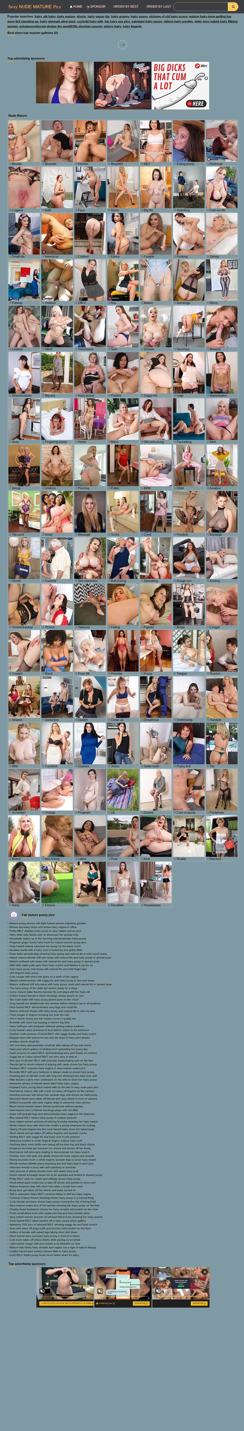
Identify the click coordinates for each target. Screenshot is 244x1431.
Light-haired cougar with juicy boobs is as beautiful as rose (45, 1243)
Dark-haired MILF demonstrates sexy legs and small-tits (43, 1007)
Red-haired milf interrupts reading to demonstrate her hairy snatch (49, 1152)
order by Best (126, 6)
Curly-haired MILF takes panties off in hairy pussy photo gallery (48, 1220)
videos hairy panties (178, 21)
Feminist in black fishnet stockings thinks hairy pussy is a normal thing (52, 1197)
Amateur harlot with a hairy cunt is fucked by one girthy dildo (46, 949)
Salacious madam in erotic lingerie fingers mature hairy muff (46, 1140)
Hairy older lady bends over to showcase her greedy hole (44, 934)
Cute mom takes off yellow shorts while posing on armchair (45, 1239)
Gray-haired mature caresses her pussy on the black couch (45, 946)
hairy (38, 16)
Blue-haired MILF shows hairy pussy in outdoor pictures (43, 1117)
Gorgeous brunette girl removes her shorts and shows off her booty (50, 1148)
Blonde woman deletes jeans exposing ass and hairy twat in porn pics (51, 1163)
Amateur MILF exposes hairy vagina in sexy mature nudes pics (47, 1068)
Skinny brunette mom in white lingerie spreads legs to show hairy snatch (53, 1159)
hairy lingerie (132, 26)
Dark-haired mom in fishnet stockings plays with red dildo (44, 1110)
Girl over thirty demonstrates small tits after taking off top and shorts (50, 1045)
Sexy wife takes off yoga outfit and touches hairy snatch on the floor (50, 1228)
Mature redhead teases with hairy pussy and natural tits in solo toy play (52, 1010)
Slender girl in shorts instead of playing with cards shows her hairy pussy (53, 1064)
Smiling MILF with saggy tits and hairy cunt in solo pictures (45, 1136)
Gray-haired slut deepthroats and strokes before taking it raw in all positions (55, 1003)
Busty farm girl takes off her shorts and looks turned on (43, 1190)
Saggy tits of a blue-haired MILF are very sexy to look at (43, 1056)
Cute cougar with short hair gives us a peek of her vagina (44, 976)
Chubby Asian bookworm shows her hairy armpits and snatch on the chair (54, 1209)
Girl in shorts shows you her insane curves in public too (43, 1018)
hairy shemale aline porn (57, 21)
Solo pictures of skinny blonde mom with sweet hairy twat (44, 1171)
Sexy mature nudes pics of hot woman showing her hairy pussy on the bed (54, 1205)
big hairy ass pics (117, 21)
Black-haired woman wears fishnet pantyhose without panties (46, 1106)
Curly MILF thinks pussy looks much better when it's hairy (44, 1255)
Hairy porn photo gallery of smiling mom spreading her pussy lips (49, 1049)
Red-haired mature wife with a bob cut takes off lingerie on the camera (52, 1091)
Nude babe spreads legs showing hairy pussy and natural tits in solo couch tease (58, 953)
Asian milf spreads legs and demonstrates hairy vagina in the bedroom (52, 1113)
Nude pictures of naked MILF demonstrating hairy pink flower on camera (53, 1052)
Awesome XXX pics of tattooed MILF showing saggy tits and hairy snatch (53, 1224)
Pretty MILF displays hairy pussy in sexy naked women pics (45, 930)
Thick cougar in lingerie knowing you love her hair (39, 1014)
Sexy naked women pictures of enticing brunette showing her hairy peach (54, 1121)
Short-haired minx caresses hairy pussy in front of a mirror (45, 1235)
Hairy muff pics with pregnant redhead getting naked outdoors (47, 1026)
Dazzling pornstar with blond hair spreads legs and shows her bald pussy (53, 1094)
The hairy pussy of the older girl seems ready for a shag (43, 988)
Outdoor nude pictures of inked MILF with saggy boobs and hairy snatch (53, 1033)
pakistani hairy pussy (147, 21)
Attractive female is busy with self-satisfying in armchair (43, 1167)
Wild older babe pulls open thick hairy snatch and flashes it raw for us (51, 965)
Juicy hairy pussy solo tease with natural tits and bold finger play (48, 969)
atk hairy (49, 16)
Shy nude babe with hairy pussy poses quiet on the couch (44, 999)
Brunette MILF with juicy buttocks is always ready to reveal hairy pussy (52, 1071)
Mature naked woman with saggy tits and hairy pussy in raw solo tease (52, 980)
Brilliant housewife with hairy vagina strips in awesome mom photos (50, 1102)
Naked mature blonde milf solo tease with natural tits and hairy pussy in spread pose (60, 957)
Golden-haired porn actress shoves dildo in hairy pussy (43, 1251)
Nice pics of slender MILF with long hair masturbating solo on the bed (51, 1060)
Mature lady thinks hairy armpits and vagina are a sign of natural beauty (53, 1247)
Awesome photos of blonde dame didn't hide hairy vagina (44, 1083)
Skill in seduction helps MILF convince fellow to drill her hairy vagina (50, 1194)
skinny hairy (112, 26)
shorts (81, 16)
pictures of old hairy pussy (168, 16)
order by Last (158, 6)
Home (77, 6)
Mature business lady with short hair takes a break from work (46, 1186)
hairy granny (120, 16)
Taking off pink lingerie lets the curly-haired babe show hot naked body (52, 1129)
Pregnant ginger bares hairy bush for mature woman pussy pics (48, 942)
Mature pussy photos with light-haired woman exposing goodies (48, 923)
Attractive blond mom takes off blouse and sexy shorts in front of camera (53, 1098)
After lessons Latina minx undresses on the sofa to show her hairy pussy (53, 1079)
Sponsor (98, 6)
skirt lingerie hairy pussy (24, 972)
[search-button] (233, 6)
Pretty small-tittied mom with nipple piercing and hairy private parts (50, 1213)
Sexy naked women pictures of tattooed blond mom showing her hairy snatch (56, 1216)
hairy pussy (139, 16)
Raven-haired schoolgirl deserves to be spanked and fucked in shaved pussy (56, 1174)
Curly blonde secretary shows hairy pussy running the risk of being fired (53, 1201)
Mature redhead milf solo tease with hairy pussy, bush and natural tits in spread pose (61, 984)
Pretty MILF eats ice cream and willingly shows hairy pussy (45, 1178)
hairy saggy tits (98, 16)
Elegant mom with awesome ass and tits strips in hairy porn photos (50, 1037)
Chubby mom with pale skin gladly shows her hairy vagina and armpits (52, 1155)
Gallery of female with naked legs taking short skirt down (43, 1232)
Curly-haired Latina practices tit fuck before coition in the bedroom (49, 1030)
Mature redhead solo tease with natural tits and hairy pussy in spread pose (55, 961)
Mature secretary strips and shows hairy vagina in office (43, 927)
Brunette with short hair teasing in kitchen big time (40, 1022)
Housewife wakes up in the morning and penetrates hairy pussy (48, 938)
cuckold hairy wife (90, 21)
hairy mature (66, 16)
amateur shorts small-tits (24, 1041)
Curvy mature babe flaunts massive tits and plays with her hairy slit (50, 991)
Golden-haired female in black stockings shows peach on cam (47, 995)
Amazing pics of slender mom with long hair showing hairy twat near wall (53, 1075)
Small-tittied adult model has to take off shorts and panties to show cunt (53, 1182)
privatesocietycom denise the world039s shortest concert (60, 26)
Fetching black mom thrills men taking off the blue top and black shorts (52, 1144)
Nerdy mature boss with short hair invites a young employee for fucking (52, 1125)
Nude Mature (34, 6)
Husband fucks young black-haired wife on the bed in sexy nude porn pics (54, 1087)
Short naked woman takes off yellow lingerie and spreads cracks (48, 1133)
